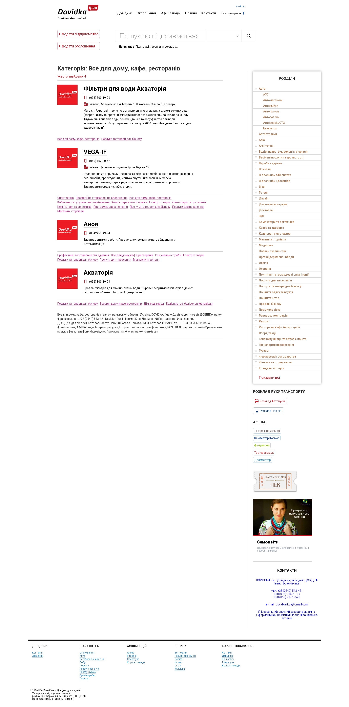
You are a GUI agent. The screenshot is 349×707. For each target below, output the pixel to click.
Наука (177, 662)
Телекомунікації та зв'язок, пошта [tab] (282, 339)
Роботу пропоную (89, 668)
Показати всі (269, 377)
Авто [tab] (262, 88)
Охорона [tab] (265, 268)
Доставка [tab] (266, 210)
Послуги (84, 665)
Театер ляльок (264, 452)
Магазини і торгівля (70, 211)
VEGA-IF (95, 151)
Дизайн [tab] (264, 198)
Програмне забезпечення (111, 206)
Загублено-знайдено (92, 659)
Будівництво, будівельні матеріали (189, 303)
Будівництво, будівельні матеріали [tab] (283, 151)
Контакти (208, 13)
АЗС (266, 94)
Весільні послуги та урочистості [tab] (281, 157)
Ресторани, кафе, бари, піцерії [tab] (279, 327)
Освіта (178, 659)
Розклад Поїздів (271, 410)
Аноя (91, 224)
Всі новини (180, 652)
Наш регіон (228, 659)
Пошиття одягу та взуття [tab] (276, 292)
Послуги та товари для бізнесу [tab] (280, 286)
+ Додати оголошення (77, 46)
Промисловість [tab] (270, 309)
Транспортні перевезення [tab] (276, 344)
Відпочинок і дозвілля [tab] (274, 181)
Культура (179, 668)
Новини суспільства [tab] (273, 251)
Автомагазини (273, 100)
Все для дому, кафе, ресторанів (78, 139)
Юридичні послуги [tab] (271, 368)
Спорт (177, 665)
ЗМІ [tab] (261, 216)
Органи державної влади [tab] (276, 257)
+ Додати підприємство (78, 34)
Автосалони (271, 117)
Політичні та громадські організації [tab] (284, 274)
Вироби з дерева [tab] (270, 163)
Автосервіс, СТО (274, 122)
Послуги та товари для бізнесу (121, 139)
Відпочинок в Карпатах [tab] (275, 175)
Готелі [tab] (263, 192)
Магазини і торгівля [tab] (272, 239)
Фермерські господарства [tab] (277, 356)
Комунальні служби (168, 255)
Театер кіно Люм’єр (267, 430)
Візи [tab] (262, 186)
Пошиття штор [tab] (269, 298)
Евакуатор (270, 128)
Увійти (240, 6)
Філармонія (261, 445)
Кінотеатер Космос (266, 438)
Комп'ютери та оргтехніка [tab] (276, 221)
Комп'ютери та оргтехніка (189, 202)
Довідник (124, 13)
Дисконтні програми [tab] (273, 204)
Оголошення (147, 13)
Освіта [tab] (263, 262)
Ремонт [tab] (264, 321)
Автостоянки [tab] (268, 134)
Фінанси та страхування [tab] (275, 362)
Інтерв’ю (131, 656)
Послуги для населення (188, 206)
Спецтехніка (65, 197)
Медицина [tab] (266, 245)
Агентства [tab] (266, 145)
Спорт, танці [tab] (267, 333)
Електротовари (159, 202)
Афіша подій (171, 13)
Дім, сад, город (154, 303)
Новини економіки (185, 656)
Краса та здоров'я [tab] (271, 227)
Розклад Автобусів (272, 401)
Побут (83, 662)
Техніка (84, 678)
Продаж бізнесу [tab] (270, 303)
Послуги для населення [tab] (275, 280)
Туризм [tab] (264, 350)
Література (133, 659)
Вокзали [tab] (265, 169)
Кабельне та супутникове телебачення (83, 202)
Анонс (130, 652)
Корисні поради (136, 662)
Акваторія (98, 272)
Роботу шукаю (88, 672)
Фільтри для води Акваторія (125, 88)
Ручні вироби (87, 675)
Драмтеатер (262, 460)
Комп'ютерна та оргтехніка (129, 202)
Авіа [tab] (262, 140)
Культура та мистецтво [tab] (275, 233)
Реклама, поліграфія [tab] (273, 315)
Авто (82, 656)
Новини (191, 13)
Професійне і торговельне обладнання (101, 197)
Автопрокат (271, 111)
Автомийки (270, 105)
